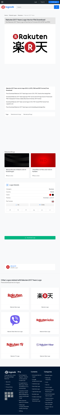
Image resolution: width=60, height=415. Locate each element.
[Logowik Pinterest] (6, 396)
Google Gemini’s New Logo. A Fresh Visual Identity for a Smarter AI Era (23, 385)
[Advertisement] (30, 76)
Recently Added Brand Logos (49, 390)
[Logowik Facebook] (6, 393)
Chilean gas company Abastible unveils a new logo (24, 406)
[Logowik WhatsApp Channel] (6, 398)
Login (35, 2)
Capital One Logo (36, 391)
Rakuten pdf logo (27, 114)
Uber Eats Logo (36, 389)
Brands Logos (12, 15)
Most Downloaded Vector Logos (50, 394)
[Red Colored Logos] (50, 195)
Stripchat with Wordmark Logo (36, 400)
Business (20, 15)
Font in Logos (48, 387)
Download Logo (31, 237)
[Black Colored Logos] (53, 195)
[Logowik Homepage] (7, 7)
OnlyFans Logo (36, 383)
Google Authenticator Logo (37, 380)
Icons (46, 382)
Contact (8, 384)
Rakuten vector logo (16, 114)
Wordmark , (46, 198)
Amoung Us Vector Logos (36, 375)
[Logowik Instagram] (12, 393)
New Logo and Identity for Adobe (23, 401)
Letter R (51, 198)
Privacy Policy (9, 387)
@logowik (13, 266)
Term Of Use (9, 389)
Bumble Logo (35, 394)
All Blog (21, 411)
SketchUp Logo (36, 386)
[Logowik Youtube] (9, 396)
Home (6, 15)
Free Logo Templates (48, 378)
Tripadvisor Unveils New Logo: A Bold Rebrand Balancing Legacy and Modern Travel (24, 394)
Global (52, 192)
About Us (8, 381)
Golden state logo (36, 396)
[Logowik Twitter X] (9, 393)
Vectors (47, 384)
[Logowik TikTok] (12, 396)
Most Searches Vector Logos (49, 403)
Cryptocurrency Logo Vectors (49, 399)
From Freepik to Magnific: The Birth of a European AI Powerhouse (23, 377)
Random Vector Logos (49, 407)
